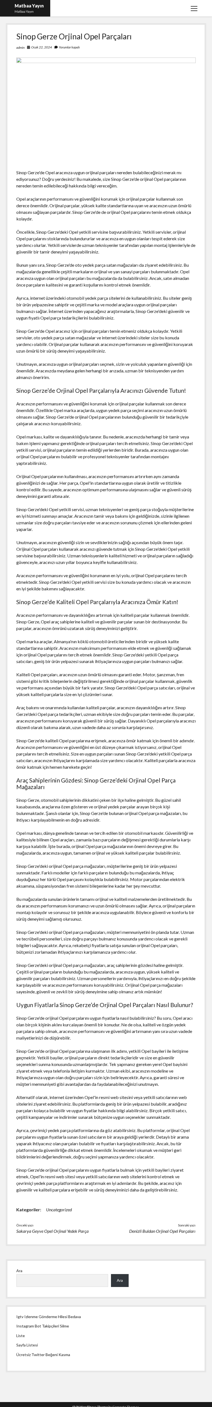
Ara (19, 1270)
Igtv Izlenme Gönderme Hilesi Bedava (48, 1316)
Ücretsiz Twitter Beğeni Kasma (43, 1354)
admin (20, 47)
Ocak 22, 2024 (41, 47)
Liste (20, 1335)
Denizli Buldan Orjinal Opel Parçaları (162, 1231)
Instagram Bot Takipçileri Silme (42, 1326)
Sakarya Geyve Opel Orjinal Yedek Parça (52, 1231)
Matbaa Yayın (29, 5)
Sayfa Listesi (27, 1345)
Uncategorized (59, 1209)
